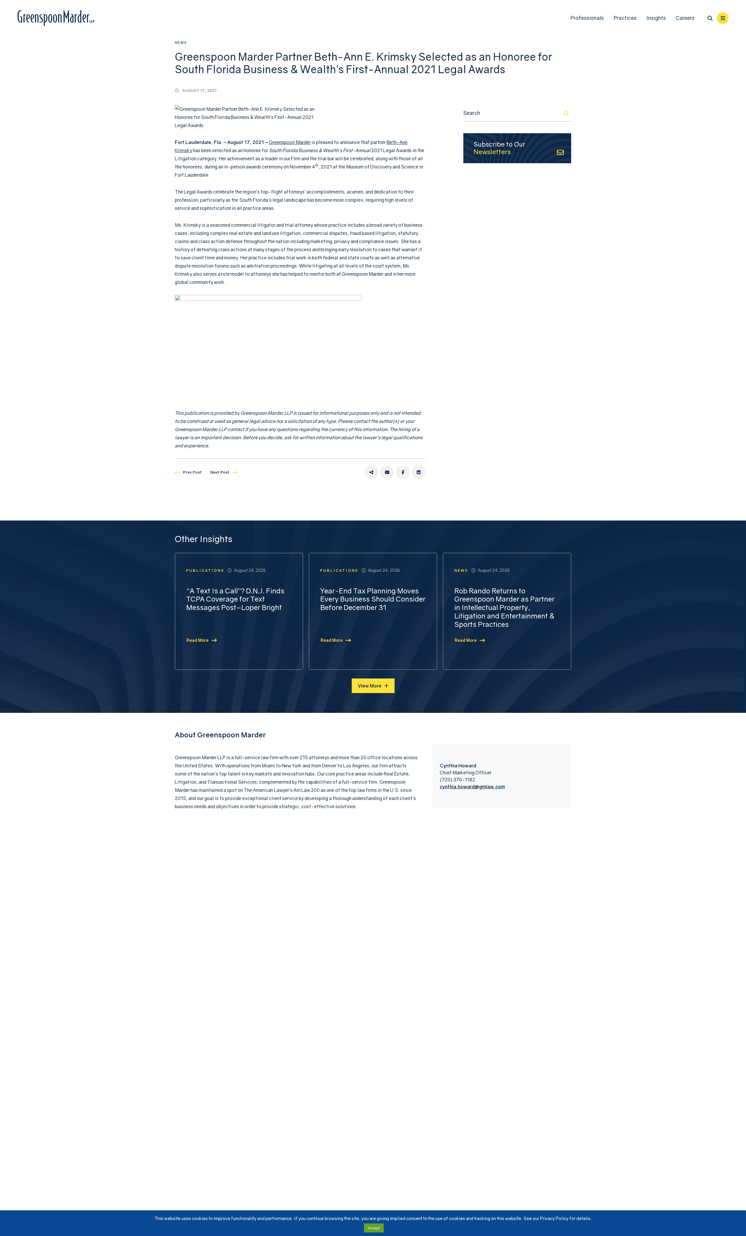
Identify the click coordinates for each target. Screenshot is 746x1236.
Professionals (587, 18)
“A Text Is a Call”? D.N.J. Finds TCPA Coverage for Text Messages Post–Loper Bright (235, 599)
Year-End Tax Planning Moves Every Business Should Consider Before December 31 (372, 599)
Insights (656, 18)
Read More (197, 640)
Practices (625, 18)
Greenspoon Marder (290, 142)
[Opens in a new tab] (371, 472)
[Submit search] (566, 113)
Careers (685, 18)
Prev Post (192, 472)
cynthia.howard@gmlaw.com (472, 787)
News (181, 42)
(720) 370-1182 (457, 780)
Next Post (219, 472)
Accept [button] (373, 1228)
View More (369, 686)
